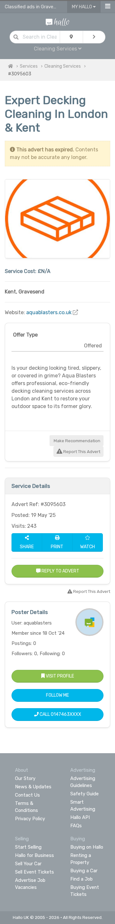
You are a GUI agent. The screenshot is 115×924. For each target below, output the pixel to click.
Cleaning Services (62, 66)
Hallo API (80, 817)
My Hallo (82, 7)
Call (60, 714)
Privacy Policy (30, 819)
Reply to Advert (60, 571)
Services (29, 66)
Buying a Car (83, 871)
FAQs (76, 826)
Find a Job (81, 879)
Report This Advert (81, 451)
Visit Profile (59, 676)
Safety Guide (84, 794)
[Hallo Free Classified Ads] (58, 22)
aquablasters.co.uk (49, 312)
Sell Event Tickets (34, 872)
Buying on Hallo (86, 847)
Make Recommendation (76, 440)
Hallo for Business (34, 855)
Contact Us (27, 795)
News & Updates (33, 787)
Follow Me (57, 695)
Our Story (25, 778)
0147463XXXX (66, 714)
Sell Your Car (28, 864)
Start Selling (28, 847)
